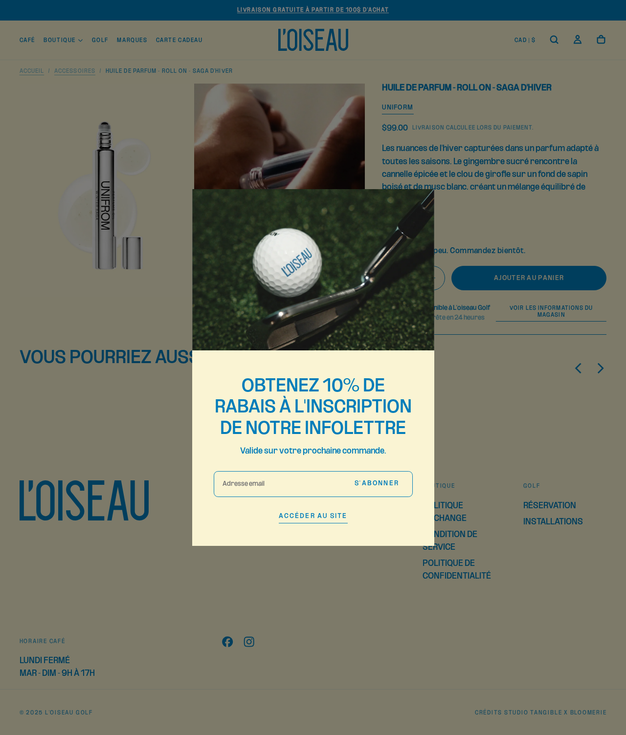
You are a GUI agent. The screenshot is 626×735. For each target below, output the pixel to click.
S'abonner (377, 483)
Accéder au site (313, 516)
